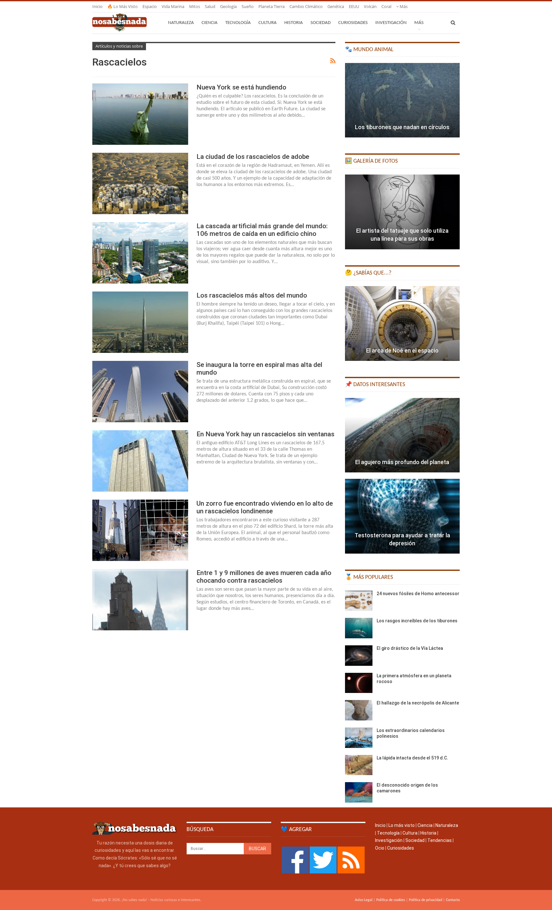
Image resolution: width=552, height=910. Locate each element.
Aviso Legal (363, 900)
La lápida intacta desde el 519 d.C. (412, 757)
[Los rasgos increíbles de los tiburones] (358, 628)
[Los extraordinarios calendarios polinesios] (358, 737)
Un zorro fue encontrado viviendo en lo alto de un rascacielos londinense (264, 507)
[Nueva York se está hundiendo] (140, 114)
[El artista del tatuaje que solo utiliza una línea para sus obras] (402, 212)
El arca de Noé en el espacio (402, 350)
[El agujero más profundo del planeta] (402, 435)
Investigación (391, 22)
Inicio (97, 6)
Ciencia (210, 22)
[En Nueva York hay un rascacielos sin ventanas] (140, 461)
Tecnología (238, 22)
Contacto (453, 900)
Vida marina (173, 6)
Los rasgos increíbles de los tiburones (417, 620)
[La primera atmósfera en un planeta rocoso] (358, 683)
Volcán (370, 6)
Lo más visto (401, 825)
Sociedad (320, 22)
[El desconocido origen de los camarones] (358, 792)
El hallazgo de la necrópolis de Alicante (418, 702)
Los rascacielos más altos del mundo (251, 295)
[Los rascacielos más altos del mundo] (140, 322)
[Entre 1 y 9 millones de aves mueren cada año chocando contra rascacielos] (140, 599)
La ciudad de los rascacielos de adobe (252, 156)
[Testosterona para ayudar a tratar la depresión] (402, 516)
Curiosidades (353, 22)
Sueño (247, 6)
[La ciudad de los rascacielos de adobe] (140, 183)
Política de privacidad (425, 900)
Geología (228, 6)
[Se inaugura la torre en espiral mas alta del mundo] (140, 391)
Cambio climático (306, 6)
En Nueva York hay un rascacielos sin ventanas (265, 434)
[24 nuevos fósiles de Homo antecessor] (358, 601)
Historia (293, 22)
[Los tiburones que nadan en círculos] (402, 100)
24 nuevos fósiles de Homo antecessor (418, 593)
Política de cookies (390, 900)
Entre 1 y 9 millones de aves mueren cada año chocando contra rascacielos (263, 576)
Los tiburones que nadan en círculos (402, 127)
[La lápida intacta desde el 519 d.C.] (358, 765)
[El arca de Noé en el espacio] (402, 323)
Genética (335, 6)
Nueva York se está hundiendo (241, 87)
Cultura (267, 22)
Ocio (379, 848)
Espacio (149, 6)
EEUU (354, 6)
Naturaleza (181, 22)
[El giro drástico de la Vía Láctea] (358, 655)
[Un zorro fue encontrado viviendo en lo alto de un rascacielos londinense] (140, 530)
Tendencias (439, 840)
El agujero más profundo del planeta (402, 462)
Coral (386, 6)
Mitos (194, 6)
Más (403, 6)
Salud (210, 6)
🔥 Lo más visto (122, 6)
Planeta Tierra (271, 6)
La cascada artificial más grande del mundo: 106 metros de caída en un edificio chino (262, 229)
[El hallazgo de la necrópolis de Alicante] (358, 710)
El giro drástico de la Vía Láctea (410, 648)
